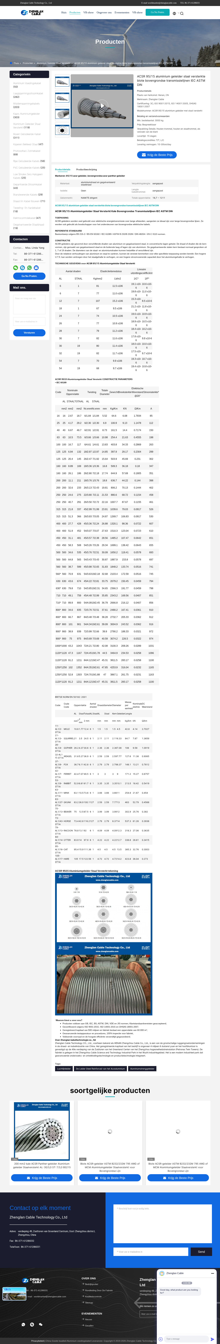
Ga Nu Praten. (157, 12)
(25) (29, 167)
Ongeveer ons (104, 12)
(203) (26, 105)
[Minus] (212, 1273)
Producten (74, 12)
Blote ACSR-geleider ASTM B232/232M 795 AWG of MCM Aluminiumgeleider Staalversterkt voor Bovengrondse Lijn (42, 1167)
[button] (12, 1139)
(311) (27, 136)
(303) (26, 115)
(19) (28, 226)
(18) (26, 209)
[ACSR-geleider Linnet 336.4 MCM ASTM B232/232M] (178, 1131)
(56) (29, 161)
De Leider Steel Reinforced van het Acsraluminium (100, 1068)
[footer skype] (32, 1324)
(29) (28, 194)
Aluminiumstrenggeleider (142, 1068)
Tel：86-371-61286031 (36, 1290)
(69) (26, 152)
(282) (28, 95)
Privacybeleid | (38, 1341)
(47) (28, 144)
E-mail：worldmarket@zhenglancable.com (45, 1296)
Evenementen (122, 12)
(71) (29, 201)
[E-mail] (36, 268)
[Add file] (161, 1339)
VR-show (88, 12)
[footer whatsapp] (23, 1324)
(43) (27, 186)
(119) (26, 125)
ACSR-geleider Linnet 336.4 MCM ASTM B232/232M (178, 1163)
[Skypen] (22, 268)
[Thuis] (32, 12)
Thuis (16, 63)
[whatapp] (29, 267)
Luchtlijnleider (64, 1068)
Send (201, 1251)
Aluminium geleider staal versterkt (53, 63)
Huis (63, 12)
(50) (27, 85)
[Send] (212, 1339)
